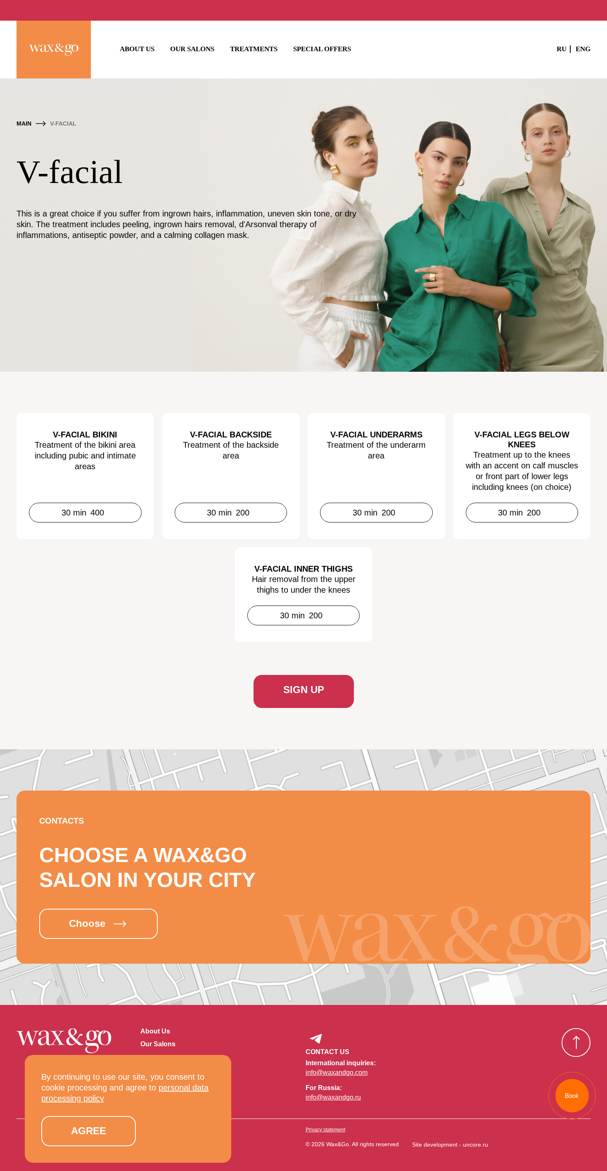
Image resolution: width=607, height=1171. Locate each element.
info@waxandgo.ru (333, 1097)
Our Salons (192, 49)
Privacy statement (325, 1129)
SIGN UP (303, 689)
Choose (87, 923)
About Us (137, 49)
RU (562, 49)
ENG (583, 49)
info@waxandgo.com (337, 1072)
